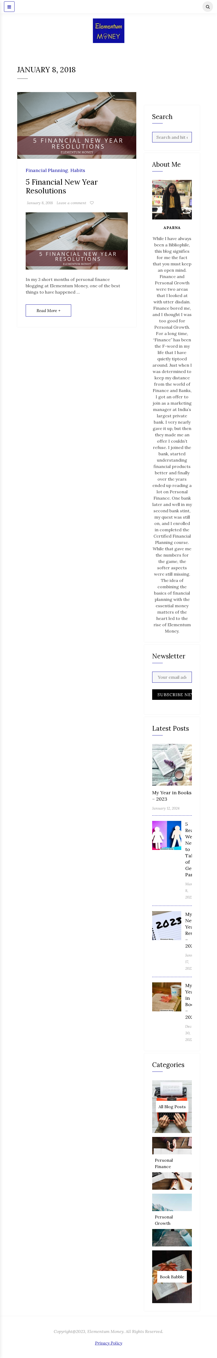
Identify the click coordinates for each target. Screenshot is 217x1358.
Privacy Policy (108, 1343)
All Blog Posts (172, 1106)
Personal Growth (164, 1220)
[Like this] (92, 202)
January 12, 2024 (165, 808)
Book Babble (172, 1276)
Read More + (48, 310)
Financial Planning (47, 170)
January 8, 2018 (40, 202)
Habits (77, 170)
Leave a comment (71, 202)
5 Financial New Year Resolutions (62, 186)
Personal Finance (164, 1163)
